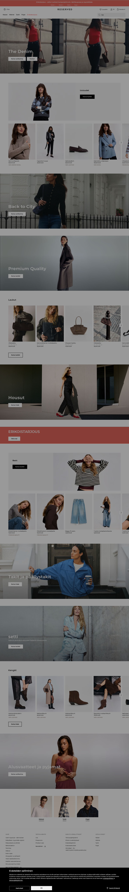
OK (41, 888)
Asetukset (19, 888)
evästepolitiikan (108, 878)
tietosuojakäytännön (16, 880)
